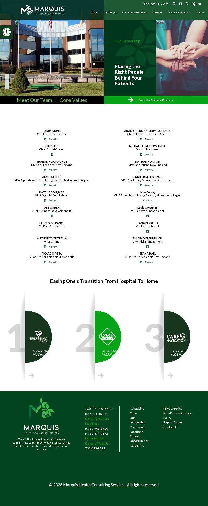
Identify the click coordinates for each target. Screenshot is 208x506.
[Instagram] (187, 4)
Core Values (73, 100)
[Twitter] (194, 4)
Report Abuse (172, 422)
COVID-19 (137, 446)
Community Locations (134, 12)
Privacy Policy (172, 408)
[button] (6, 32)
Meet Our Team (34, 100)
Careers (157, 12)
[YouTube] (200, 4)
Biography (52, 139)
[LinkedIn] (174, 4)
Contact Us (171, 427)
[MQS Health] (42, 12)
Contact (200, 12)
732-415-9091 (95, 448)
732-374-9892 (98, 433)
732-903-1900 (98, 428)
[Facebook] (180, 4)
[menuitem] (95, 12)
